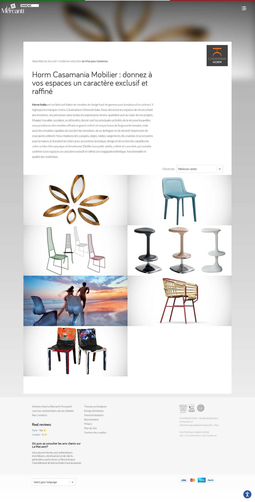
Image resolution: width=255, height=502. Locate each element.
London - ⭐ (39, 434)
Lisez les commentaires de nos (53, 410)
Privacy (88, 423)
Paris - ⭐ (39, 430)
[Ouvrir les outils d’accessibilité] (247, 494)
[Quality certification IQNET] (201, 408)
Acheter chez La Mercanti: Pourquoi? (52, 406)
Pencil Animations (94, 415)
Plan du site (90, 428)
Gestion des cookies (95, 432)
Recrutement (91, 419)
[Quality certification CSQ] (192, 408)
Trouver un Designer (95, 406)
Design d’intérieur (94, 410)
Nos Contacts (39, 415)
